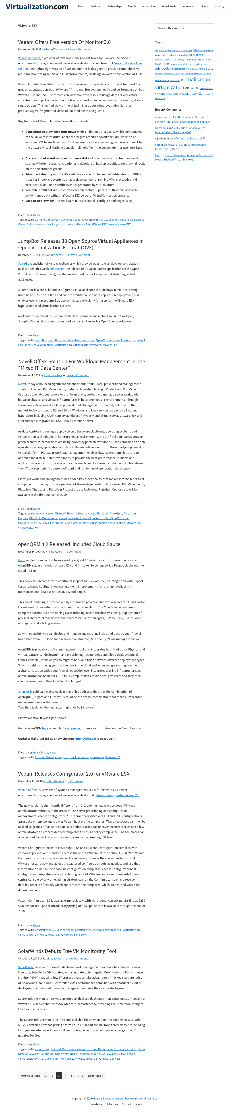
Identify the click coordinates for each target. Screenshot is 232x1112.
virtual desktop (162, 80)
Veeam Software (29, 58)
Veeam (79, 219)
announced (57, 269)
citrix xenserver (44, 513)
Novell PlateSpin (98, 513)
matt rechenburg (80, 757)
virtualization (65, 224)
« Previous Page (30, 1076)
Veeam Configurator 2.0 (107, 930)
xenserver (209, 93)
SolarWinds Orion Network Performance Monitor (71, 1054)
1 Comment (74, 551)
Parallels (202, 68)
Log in (156, 1098)
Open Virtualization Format (113, 340)
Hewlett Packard (200, 59)
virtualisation (47, 224)
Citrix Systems (206, 50)
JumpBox (24, 263)
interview (193, 64)
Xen (37, 527)
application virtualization (176, 50)
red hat (211, 69)
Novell (22, 384)
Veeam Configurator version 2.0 (117, 795)
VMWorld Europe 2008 (189, 94)
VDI (204, 73)
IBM (167, 64)
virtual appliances (43, 345)
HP (209, 59)
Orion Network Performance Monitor (113, 1049)
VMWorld (160, 93)
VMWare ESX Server (103, 224)
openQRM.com (85, 738)
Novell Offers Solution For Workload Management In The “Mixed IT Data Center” (81, 364)
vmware (96, 345)
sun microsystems (193, 73)
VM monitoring (64, 1058)
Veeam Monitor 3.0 (95, 219)
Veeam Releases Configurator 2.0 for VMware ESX (73, 773)
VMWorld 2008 (172, 93)
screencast (74, 728)
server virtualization (171, 73)
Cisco (189, 50)
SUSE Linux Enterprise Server (53, 523)
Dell (190, 55)
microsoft (162, 68)
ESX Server (67, 219)
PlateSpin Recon (92, 518)
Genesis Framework (126, 1098)
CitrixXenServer (44, 757)
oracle (195, 69)
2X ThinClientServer (47, 219)
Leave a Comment (79, 49)
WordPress (145, 1098)
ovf (134, 340)
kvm (200, 64)
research (158, 73)
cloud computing (179, 55)
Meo (157, 155)
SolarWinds (25, 967)
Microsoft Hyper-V (66, 513)
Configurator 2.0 (45, 930)
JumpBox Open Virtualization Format (71, 340)
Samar (159, 144)
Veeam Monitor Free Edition (126, 219)
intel (186, 64)
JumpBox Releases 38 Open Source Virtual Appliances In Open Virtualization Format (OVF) (81, 244)
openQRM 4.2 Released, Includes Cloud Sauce (69, 544)
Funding (189, 59)
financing (180, 60)
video (208, 73)
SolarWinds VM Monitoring (118, 1054)
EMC (174, 60)
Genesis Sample (102, 1098)
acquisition (160, 50)
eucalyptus (62, 757)
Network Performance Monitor (70, 1049)
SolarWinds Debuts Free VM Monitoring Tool (67, 951)
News (36, 215)
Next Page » (95, 1076)
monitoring (42, 1049)
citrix (196, 50)
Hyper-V (160, 64)
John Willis (25, 691)
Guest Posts (40, 752)
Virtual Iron (175, 80)
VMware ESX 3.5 (111, 1058)
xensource (160, 98)
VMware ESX (83, 224)
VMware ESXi (123, 224)
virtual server (81, 523)
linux (205, 64)
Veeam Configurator (78, 930)
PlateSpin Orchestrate (43, 518)
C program (161, 117)
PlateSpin (116, 513)
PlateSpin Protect (70, 518)
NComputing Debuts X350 (189, 138)
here (45, 728)
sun (182, 73)
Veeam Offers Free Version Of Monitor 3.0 (64, 41)
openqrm (98, 757)
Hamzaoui (161, 128)
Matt (21, 560)
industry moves (176, 64)
